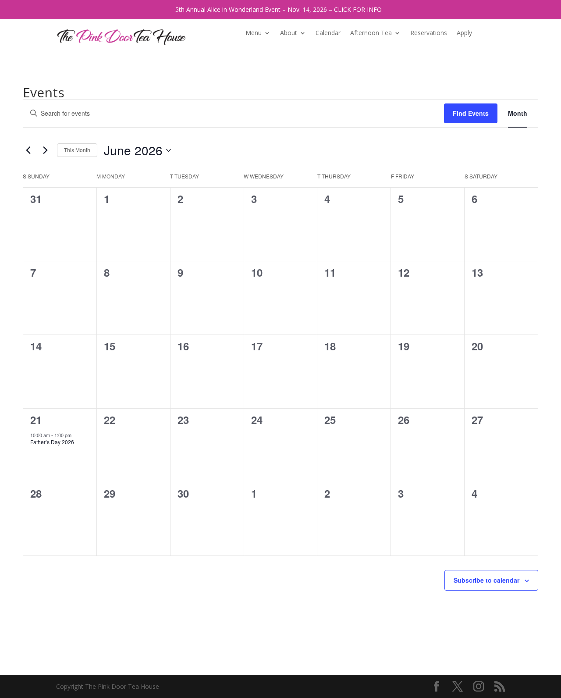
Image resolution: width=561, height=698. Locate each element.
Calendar (328, 33)
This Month (77, 149)
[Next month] (45, 150)
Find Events (471, 113)
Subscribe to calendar (486, 580)
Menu (253, 33)
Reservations (428, 33)
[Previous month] (28, 150)
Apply (464, 33)
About (288, 33)
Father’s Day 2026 (52, 441)
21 (36, 419)
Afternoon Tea (371, 33)
